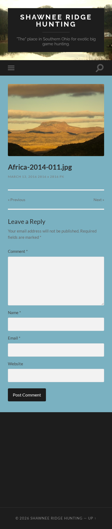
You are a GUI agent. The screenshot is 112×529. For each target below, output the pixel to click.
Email (14, 338)
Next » (99, 199)
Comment (18, 251)
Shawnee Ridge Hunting (56, 20)
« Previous (16, 199)
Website (15, 363)
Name (14, 312)
